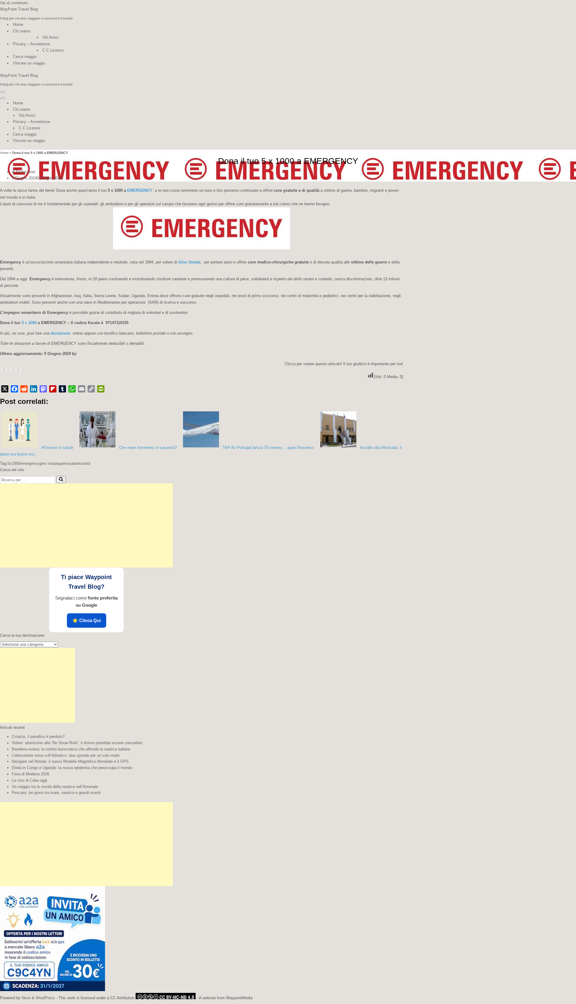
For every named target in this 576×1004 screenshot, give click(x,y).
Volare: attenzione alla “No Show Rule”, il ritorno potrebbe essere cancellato (77, 743)
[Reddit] (24, 388)
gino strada (48, 463)
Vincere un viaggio (29, 63)
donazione (60, 333)
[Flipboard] (53, 388)
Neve (26, 998)
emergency (29, 463)
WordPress (45, 998)
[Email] (81, 388)
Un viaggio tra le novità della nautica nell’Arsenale (55, 786)
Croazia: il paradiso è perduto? (38, 736)
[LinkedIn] (33, 388)
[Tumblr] (62, 388)
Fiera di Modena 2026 (30, 774)
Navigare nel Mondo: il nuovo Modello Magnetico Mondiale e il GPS (70, 761)
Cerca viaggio (25, 56)
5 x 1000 (29, 322)
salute (74, 463)
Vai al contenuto (14, 3)
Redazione (25, 172)
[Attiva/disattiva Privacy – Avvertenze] (105, 122)
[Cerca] (61, 479)
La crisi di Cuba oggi (29, 780)
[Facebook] (14, 388)
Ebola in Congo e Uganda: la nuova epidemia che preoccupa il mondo (72, 767)
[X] (5, 388)
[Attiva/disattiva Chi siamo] (105, 109)
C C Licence (53, 50)
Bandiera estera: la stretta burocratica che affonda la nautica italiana (71, 749)
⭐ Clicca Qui (86, 620)
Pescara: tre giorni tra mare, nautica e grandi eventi (56, 792)
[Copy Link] (91, 388)
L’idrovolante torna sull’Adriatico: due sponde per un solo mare (65, 755)
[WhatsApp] (72, 388)
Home (18, 24)
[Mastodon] (43, 388)
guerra (63, 463)
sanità (85, 463)
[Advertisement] (86, 525)
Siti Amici (50, 37)
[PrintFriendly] (101, 388)
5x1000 (14, 463)
